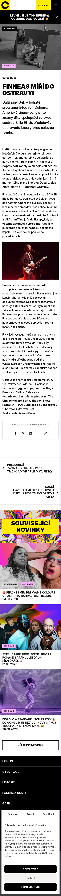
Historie (8, 782)
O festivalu (10, 771)
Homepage (9, 761)
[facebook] (15, 433)
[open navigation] (56, 5)
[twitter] (23, 433)
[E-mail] (38, 433)
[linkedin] (30, 433)
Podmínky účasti (14, 792)
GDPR (6, 803)
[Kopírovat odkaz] (45, 433)
